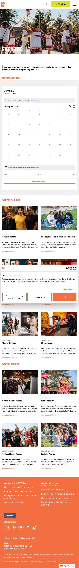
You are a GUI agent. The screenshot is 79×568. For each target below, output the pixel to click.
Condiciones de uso (22, 562)
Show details (68, 289)
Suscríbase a (10, 516)
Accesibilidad (33, 562)
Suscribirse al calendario (38, 181)
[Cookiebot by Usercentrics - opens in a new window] (68, 268)
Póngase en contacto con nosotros (20, 496)
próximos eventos (35, 100)
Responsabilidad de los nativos (56, 503)
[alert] (39, 167)
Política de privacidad (10, 562)
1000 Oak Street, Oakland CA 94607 (19, 538)
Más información (8, 251)
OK (64, 297)
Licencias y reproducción (57, 493)
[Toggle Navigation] (74, 4)
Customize (38, 297)
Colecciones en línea (54, 498)
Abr (6, 174)
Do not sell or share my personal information (14, 297)
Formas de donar (52, 489)
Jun (73, 174)
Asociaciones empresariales (50, 484)
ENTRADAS (61, 4)
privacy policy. (61, 281)
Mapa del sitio (42, 562)
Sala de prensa (14, 502)
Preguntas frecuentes (18, 491)
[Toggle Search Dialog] (47, 4)
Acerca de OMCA (15, 483)
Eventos (6, 93)
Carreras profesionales (19, 487)
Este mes (39, 174)
